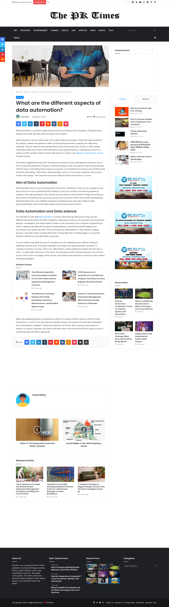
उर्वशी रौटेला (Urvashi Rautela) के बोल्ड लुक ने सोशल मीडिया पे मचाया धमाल (140, 146)
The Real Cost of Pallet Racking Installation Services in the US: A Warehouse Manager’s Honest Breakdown (60, 489)
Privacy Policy (130, 603)
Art (15, 30)
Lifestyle (83, 30)
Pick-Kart (50, 603)
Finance (54, 30)
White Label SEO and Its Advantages (141, 157)
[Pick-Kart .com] (85, 16)
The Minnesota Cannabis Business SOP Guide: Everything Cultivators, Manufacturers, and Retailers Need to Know (45, 300)
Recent (146, 99)
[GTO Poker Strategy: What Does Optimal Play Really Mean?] (124, 326)
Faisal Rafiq (24, 117)
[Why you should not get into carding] (122, 111)
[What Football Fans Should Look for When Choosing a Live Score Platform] (144, 294)
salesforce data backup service (89, 153)
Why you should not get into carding (141, 109)
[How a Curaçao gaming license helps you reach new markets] (91, 567)
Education (25, 30)
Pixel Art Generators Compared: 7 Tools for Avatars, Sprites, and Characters (76, 2)
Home (20, 92)
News (93, 30)
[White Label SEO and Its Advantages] (122, 160)
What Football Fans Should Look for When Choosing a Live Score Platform (144, 305)
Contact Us (119, 603)
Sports (102, 30)
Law (73, 30)
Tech (111, 30)
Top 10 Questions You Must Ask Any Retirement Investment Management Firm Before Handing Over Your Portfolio (28, 489)
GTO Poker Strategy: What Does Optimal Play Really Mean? (123, 337)
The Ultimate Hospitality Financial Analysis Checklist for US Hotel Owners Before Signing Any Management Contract (44, 278)
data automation (45, 217)
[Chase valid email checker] (122, 134)
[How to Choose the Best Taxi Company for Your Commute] (122, 122)
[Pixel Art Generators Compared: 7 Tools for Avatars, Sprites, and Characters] (124, 294)
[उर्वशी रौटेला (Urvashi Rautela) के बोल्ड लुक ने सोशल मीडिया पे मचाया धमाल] (122, 145)
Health (65, 30)
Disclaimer (140, 603)
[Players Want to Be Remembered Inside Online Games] (144, 326)
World (17, 38)
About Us (110, 603)
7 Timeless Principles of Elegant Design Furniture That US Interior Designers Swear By (91, 488)
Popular (122, 99)
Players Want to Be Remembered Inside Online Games (143, 337)
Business (27, 92)
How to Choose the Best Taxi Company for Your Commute (141, 122)
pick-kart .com (150, 603)
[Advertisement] (60, 368)
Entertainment (41, 30)
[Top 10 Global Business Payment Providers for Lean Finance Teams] (114, 574)
